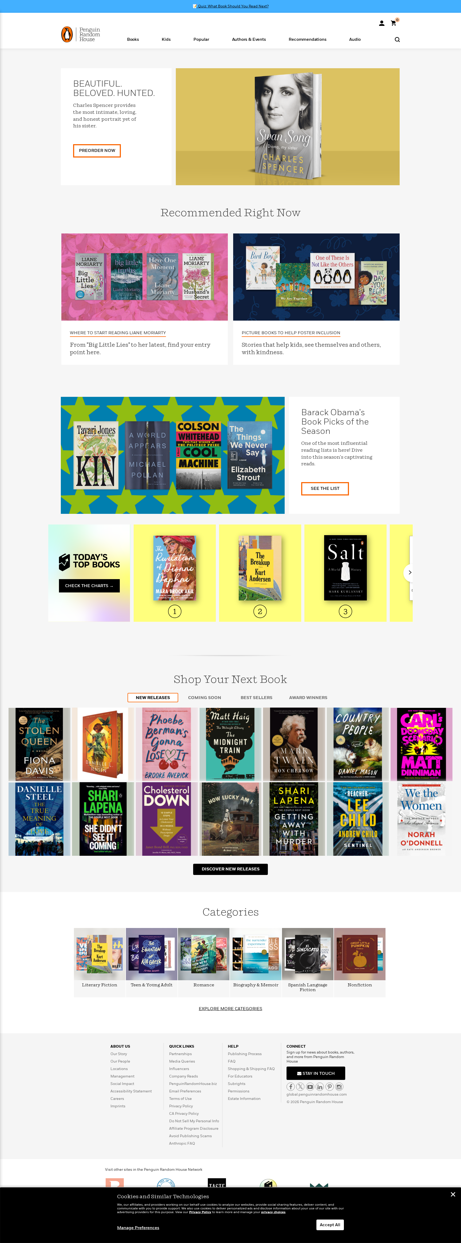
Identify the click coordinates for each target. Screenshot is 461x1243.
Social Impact (122, 1083)
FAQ (232, 1061)
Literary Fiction (99, 985)
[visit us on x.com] (300, 1087)
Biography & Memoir (256, 985)
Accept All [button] (330, 1225)
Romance (203, 985)
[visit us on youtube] (310, 1087)
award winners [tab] (308, 698)
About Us (120, 1046)
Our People (120, 1061)
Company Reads (183, 1076)
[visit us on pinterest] (329, 1087)
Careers (117, 1098)
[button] (133, 39)
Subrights (236, 1083)
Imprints (117, 1106)
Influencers (179, 1068)
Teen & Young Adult (152, 985)
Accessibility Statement (131, 1091)
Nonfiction (360, 985)
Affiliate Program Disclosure (193, 1128)
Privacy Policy (181, 1106)
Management (122, 1076)
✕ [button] (453, 1195)
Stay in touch (318, 1073)
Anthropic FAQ (182, 1143)
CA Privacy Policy (184, 1113)
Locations (119, 1068)
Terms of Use (180, 1098)
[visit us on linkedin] (320, 1087)
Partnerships (180, 1053)
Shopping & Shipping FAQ (251, 1068)
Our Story (118, 1053)
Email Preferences (185, 1091)
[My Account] (381, 21)
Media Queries (182, 1061)
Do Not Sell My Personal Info (194, 1121)
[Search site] (397, 39)
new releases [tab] (153, 698)
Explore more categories (230, 1009)
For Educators (240, 1076)
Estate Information (244, 1098)
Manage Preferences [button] (138, 1227)
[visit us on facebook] (291, 1087)
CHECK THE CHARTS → (89, 586)
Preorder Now (97, 151)
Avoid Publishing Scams (190, 1136)
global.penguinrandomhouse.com (317, 1094)
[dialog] (230, 1215)
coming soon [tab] (204, 698)
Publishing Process (245, 1053)
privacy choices (273, 1212)
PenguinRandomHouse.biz (193, 1083)
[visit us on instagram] (339, 1087)
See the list (325, 488)
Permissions (238, 1091)
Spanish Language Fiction (307, 987)
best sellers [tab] (256, 698)
